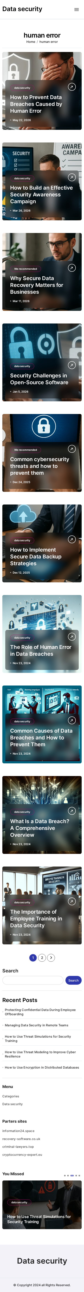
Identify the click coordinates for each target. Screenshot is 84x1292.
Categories (10, 1096)
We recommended (25, 268)
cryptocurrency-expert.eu (22, 1155)
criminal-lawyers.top (18, 1147)
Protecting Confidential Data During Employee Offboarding (40, 1012)
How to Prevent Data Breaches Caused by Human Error (36, 104)
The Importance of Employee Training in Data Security (36, 919)
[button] (65, 1175)
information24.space (18, 1131)
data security (22, 87)
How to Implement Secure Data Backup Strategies (36, 557)
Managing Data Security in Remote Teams (36, 1025)
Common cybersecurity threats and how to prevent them (39, 466)
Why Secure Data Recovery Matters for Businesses (36, 285)
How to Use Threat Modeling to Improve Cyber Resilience (40, 1054)
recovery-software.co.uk (21, 1139)
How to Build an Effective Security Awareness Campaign (41, 195)
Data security (22, 9)
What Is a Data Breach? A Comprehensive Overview (39, 828)
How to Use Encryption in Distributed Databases (42, 1067)
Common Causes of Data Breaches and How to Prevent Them (41, 738)
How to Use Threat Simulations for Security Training (38, 1038)
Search (10, 971)
